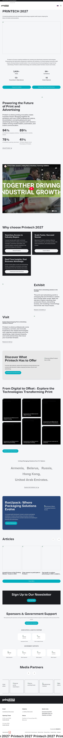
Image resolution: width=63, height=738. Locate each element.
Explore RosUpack (11, 523)
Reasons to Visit (6, 341)
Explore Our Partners (31, 623)
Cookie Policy (53, 732)
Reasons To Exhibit (39, 309)
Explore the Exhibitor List (30, 487)
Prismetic (58, 729)
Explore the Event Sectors (10, 451)
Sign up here (31, 600)
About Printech (6, 148)
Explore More (46, 250)
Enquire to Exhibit (16, 87)
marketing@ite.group (8, 711)
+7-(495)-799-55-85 (27, 711)
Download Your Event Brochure (46, 87)
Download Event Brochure (17, 271)
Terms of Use (40, 732)
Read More (31, 581)
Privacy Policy (47, 732)
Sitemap (59, 732)
